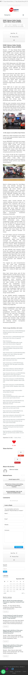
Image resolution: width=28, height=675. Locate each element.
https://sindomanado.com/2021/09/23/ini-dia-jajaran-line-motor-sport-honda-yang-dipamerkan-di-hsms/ (13, 402)
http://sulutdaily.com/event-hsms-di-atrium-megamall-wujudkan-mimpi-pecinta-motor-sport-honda (13, 348)
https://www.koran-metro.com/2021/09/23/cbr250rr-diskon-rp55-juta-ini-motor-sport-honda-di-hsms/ (13, 396)
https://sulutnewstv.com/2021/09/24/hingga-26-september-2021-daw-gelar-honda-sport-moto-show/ (13, 364)
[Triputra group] (16, 668)
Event (15, 437)
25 (20, 589)
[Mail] (9, 4)
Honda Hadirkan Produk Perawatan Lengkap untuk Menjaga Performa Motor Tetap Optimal (13, 617)
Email (6, 519)
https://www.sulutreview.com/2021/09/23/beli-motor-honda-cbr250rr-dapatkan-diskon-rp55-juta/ (14, 380)
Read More (6, 611)
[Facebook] (12, 4)
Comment (7, 530)
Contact (24, 671)
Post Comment (19, 547)
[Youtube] (18, 4)
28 (7, 591)
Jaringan (14, 673)
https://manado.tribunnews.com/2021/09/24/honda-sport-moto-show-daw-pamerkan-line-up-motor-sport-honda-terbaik (15, 421)
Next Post (13, 33)
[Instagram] (15, 4)
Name (6, 513)
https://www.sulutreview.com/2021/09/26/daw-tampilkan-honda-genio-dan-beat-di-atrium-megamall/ (13, 427)
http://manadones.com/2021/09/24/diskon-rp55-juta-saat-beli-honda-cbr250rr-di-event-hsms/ (13, 433)
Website (6, 524)
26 (23, 589)
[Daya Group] (8, 668)
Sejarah (11, 671)
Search (5, 571)
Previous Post (14, 36)
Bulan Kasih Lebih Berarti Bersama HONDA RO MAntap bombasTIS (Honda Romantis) (12, 632)
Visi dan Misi (18, 671)
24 (17, 589)
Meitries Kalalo (14, 469)
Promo (19, 437)
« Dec (4, 593)
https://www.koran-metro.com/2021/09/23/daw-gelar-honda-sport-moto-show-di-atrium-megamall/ (12, 342)
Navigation (7, 15)
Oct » (23, 593)
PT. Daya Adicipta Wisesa (13, 666)
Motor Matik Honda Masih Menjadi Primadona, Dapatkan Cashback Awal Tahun (13, 602)
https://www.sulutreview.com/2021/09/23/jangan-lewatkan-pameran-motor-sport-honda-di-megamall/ (14, 332)
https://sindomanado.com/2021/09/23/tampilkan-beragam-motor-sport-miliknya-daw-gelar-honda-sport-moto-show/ (14, 354)
